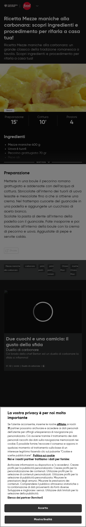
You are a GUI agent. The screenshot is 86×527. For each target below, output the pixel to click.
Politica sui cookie (44, 455)
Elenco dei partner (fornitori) (25, 498)
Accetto (43, 508)
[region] (43, 467)
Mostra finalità (43, 519)
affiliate (62, 424)
